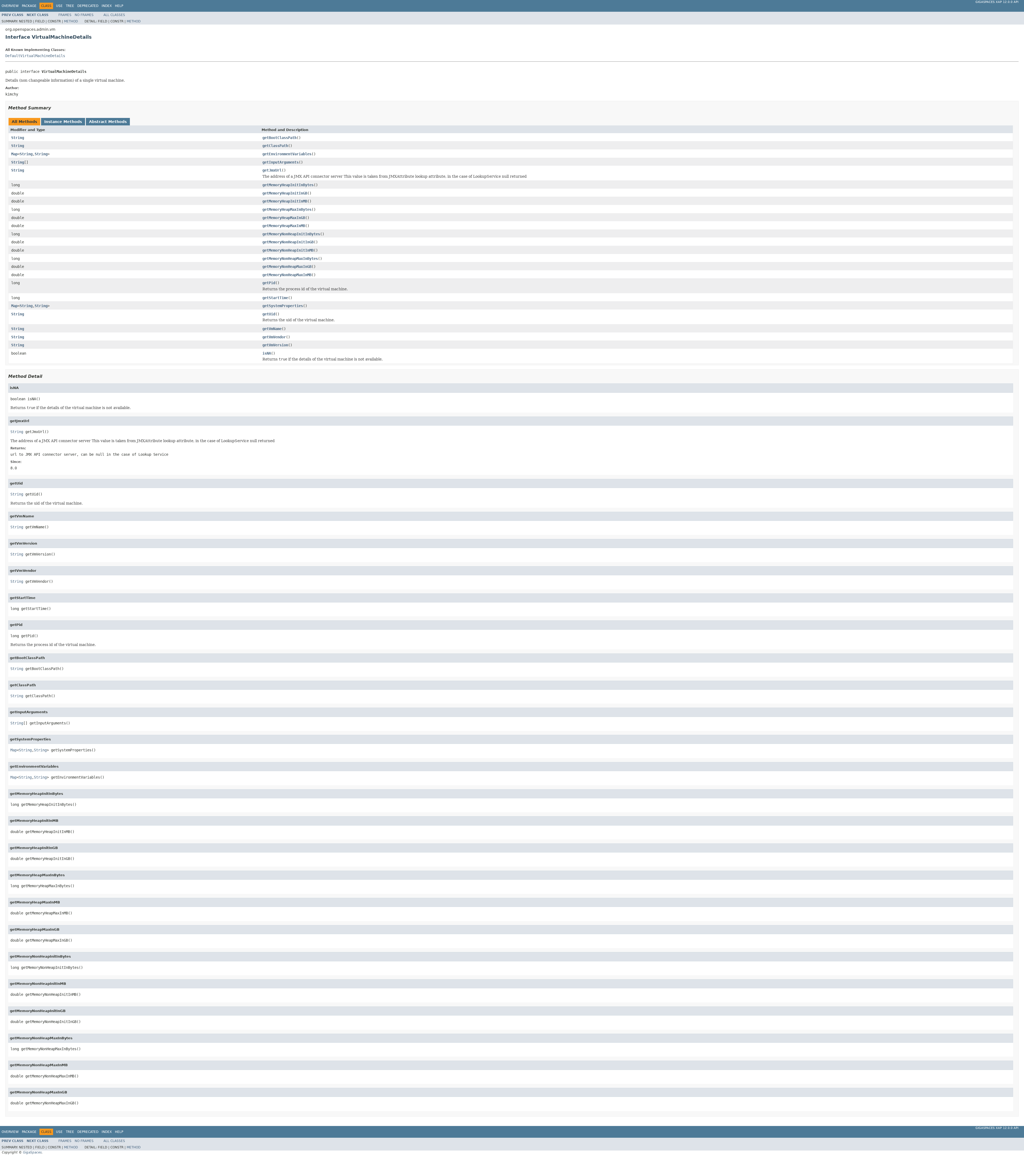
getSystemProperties (282, 306)
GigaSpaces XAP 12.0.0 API (996, 2)
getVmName (272, 329)
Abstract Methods (108, 122)
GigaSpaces (32, 1152)
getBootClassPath (279, 138)
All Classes (114, 15)
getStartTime (275, 298)
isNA (266, 353)
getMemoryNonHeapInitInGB (288, 242)
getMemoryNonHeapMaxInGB (286, 266)
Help (119, 6)
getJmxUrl (272, 170)
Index (107, 6)
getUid (268, 314)
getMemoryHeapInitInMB (284, 201)
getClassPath (275, 146)
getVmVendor (274, 337)
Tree (70, 6)
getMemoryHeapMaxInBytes (286, 209)
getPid (268, 283)
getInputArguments (280, 162)
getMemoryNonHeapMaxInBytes (290, 258)
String (17, 138)
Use (59, 6)
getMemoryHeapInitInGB (284, 193)
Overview (10, 6)
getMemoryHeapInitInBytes (288, 185)
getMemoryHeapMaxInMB (283, 226)
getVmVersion (275, 345)
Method (71, 21)
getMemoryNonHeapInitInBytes (291, 234)
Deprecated (87, 6)
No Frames (84, 15)
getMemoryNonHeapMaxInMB (286, 275)
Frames (64, 15)
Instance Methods (63, 122)
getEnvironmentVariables (286, 154)
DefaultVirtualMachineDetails (35, 56)
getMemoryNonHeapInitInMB (288, 250)
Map (14, 154)
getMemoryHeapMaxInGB (283, 218)
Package (29, 6)
